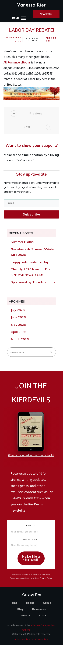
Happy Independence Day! (30, 262)
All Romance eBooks (17, 62)
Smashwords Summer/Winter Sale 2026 (33, 252)
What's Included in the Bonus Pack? (31, 455)
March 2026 (20, 339)
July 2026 (18, 310)
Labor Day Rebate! (31, 30)
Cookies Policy (40, 639)
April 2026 (18, 332)
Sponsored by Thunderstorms (33, 282)
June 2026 (18, 317)
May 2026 (18, 325)
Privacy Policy (46, 578)
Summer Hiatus (22, 242)
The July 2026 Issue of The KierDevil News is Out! (30, 272)
